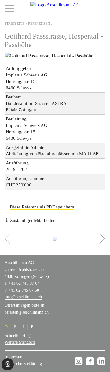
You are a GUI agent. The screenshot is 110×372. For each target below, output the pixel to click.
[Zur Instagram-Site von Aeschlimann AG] (80, 361)
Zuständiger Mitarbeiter (32, 220)
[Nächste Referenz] (88, 238)
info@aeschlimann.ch (23, 297)
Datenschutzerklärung (23, 364)
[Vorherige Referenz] (22, 238)
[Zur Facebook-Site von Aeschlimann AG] (91, 361)
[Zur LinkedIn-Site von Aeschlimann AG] (101, 361)
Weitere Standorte (20, 342)
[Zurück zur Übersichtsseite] (55, 238)
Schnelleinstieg (18, 335)
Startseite (15, 23)
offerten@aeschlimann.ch (27, 312)
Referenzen (39, 23)
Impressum (14, 357)
